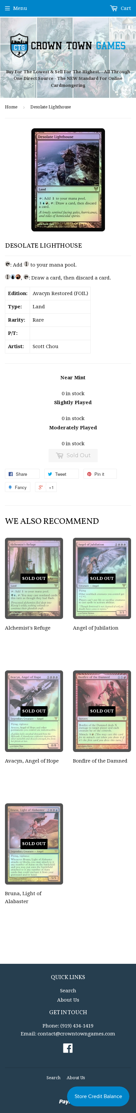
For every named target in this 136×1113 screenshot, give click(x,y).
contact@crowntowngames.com (76, 1034)
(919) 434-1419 (76, 1026)
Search (68, 991)
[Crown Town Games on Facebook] (68, 1050)
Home (11, 106)
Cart (125, 8)
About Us (68, 1000)
